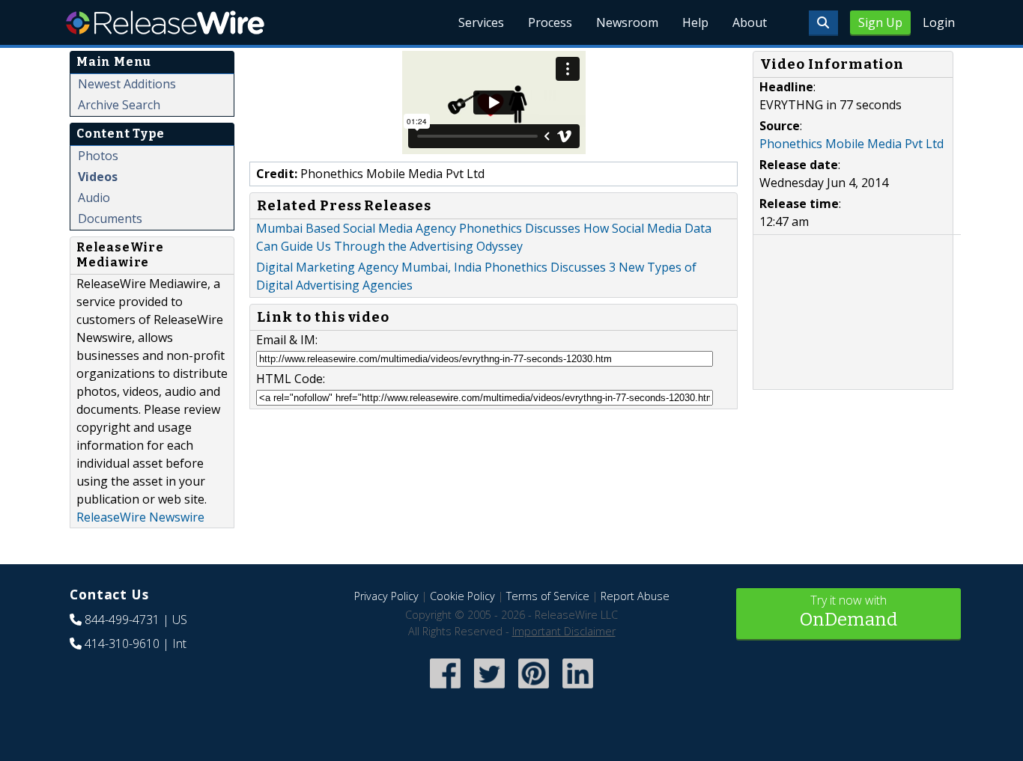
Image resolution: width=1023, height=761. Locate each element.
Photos (98, 155)
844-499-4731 (122, 619)
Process (550, 22)
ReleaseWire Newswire (140, 517)
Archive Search (119, 105)
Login (939, 22)
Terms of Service (547, 596)
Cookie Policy (462, 596)
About (749, 22)
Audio (94, 197)
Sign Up (880, 22)
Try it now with (848, 611)
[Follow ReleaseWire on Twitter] (489, 690)
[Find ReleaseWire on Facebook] (445, 690)
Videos (98, 176)
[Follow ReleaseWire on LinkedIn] (577, 690)
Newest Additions (127, 84)
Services (481, 22)
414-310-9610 (122, 643)
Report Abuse (635, 596)
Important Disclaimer (564, 631)
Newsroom (627, 22)
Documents (110, 218)
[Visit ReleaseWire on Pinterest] (533, 690)
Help (695, 22)
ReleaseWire (165, 22)
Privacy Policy (386, 596)
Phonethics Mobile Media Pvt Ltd (851, 143)
